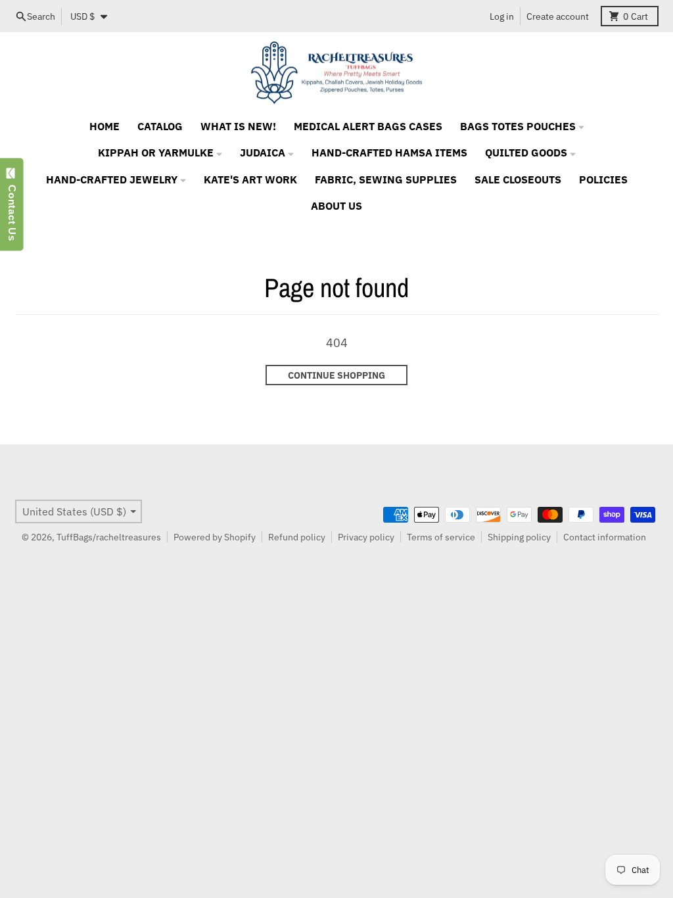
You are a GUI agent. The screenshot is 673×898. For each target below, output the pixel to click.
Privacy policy (366, 537)
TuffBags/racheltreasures (109, 537)
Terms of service (441, 537)
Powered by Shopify (215, 537)
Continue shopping (336, 375)
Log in (502, 16)
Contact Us (12, 210)
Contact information (604, 537)
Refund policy (296, 537)
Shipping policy (519, 537)
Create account (557, 16)
